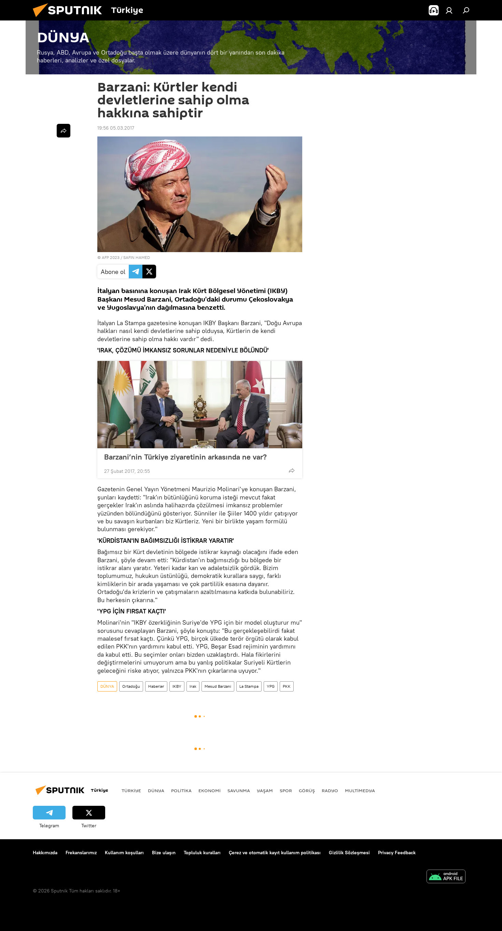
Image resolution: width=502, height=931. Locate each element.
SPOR (286, 790)
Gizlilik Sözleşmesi (349, 852)
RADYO (330, 790)
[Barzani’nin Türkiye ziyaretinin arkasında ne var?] (199, 404)
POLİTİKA (181, 790)
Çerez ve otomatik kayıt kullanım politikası (275, 852)
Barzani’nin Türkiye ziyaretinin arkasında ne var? (185, 456)
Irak (193, 686)
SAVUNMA (238, 790)
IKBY (176, 686)
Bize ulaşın (164, 852)
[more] (291, 470)
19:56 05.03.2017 (115, 128)
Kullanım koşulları (124, 852)
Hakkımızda (45, 852)
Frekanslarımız (81, 852)
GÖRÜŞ (307, 790)
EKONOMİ (209, 790)
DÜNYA (107, 686)
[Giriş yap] (449, 10)
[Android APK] (446, 877)
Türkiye (131, 790)
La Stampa (249, 686)
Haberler (156, 686)
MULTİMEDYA (360, 790)
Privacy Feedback (397, 852)
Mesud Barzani (218, 686)
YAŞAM (265, 790)
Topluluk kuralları (202, 852)
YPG (271, 686)
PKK (287, 686)
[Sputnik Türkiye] (70, 19)
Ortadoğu (131, 686)
